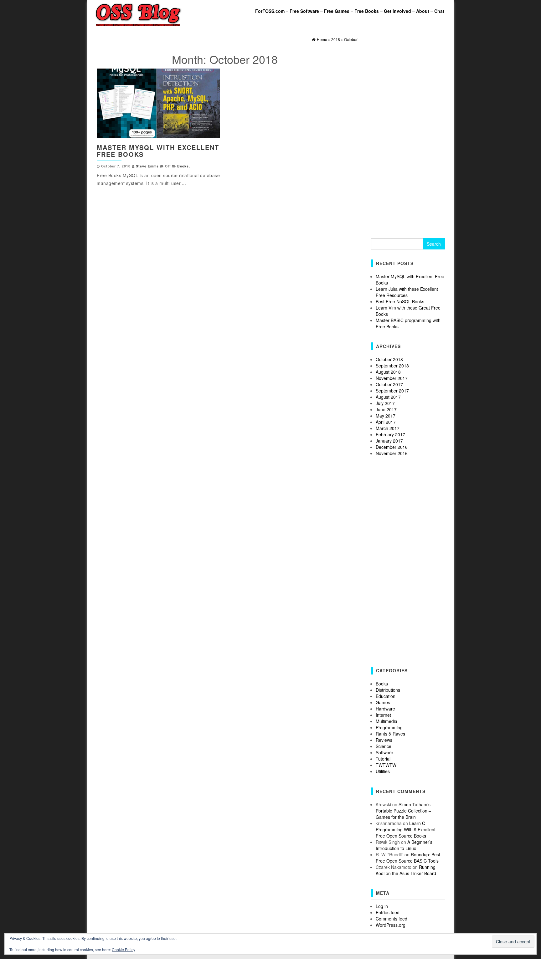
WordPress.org (390, 925)
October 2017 (389, 384)
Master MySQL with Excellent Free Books (158, 151)
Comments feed (391, 918)
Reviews (384, 740)
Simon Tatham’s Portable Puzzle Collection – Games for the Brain (403, 810)
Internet (383, 715)
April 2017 (386, 422)
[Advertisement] (408, 134)
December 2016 (392, 447)
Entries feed (387, 912)
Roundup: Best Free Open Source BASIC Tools (408, 857)
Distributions (388, 690)
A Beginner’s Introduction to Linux (404, 845)
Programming (389, 727)
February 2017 (390, 434)
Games (383, 702)
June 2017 (386, 409)
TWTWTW (386, 765)
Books (183, 166)
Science (383, 746)
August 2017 (388, 397)
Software (384, 752)
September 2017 (392, 390)
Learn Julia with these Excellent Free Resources (407, 292)
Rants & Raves (390, 734)
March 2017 (387, 428)
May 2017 (385, 416)
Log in (382, 906)
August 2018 (388, 372)
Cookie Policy (123, 949)
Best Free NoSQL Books (400, 301)
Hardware (385, 708)
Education (385, 696)
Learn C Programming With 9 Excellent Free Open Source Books (405, 829)
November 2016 (392, 453)
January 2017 (389, 441)
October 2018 (389, 359)
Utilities (383, 771)
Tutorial (383, 759)
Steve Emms (147, 166)
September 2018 (392, 365)
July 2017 (385, 403)
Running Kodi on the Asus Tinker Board (406, 870)
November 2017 (392, 378)
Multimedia (386, 721)
